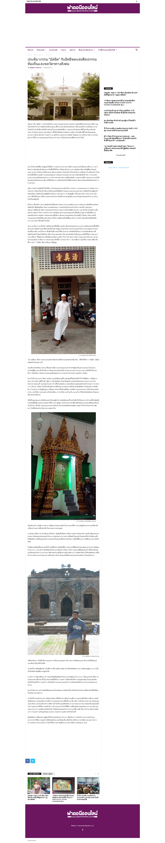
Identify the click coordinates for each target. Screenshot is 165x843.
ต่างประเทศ (53, 50)
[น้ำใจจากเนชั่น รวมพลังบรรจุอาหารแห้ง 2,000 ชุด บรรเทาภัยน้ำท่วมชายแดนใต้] (88, 785)
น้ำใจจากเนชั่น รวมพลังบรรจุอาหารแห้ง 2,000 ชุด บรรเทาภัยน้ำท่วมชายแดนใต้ (88, 797)
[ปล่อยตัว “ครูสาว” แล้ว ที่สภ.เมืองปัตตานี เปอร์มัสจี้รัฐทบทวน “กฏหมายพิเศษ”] (39, 785)
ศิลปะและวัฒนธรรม (86, 50)
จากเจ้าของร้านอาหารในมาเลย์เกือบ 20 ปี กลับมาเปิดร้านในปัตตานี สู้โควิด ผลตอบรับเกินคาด (119, 112)
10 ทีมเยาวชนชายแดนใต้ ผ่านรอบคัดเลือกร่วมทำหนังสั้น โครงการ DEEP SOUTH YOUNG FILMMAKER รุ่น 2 (63, 798)
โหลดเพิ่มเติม (120, 155)
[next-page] (98, 774)
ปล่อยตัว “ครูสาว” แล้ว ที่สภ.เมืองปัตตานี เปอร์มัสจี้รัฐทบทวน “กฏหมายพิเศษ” (38, 797)
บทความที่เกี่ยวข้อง (34, 774)
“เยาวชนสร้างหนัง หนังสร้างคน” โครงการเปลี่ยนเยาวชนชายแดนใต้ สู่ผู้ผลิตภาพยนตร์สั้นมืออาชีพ (120, 148)
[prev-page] (96, 774)
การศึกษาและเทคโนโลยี (106, 50)
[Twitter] (33, 761)
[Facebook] (136, 1)
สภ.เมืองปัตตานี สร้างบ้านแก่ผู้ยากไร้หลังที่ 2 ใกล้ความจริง (120, 121)
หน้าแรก (30, 50)
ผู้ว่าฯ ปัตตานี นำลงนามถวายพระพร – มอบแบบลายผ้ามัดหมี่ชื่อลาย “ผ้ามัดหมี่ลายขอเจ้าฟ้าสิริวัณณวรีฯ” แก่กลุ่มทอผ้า (120, 138)
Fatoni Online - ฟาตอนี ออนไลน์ (118, 167)
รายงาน (63, 50)
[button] (136, 49)
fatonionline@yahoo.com (86, 826)
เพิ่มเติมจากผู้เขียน (48, 774)
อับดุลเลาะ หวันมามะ (35, 67)
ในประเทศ (40, 50)
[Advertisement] (82, 30)
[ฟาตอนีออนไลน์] (82, 8)
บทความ (72, 50)
